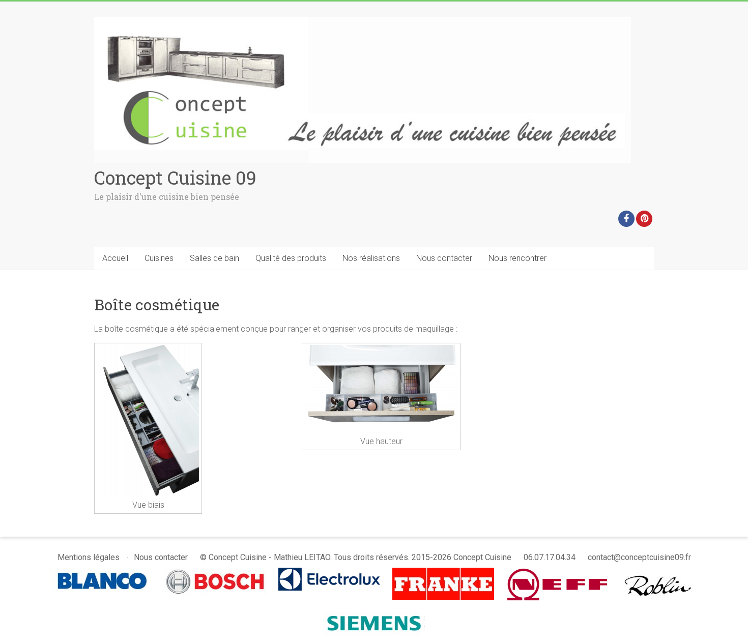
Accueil (115, 258)
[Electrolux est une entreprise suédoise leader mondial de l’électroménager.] (329, 572)
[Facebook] (626, 219)
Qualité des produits (290, 258)
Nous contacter (444, 258)
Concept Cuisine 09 (175, 177)
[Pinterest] (644, 219)
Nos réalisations (371, 258)
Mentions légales (88, 557)
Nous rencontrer (517, 258)
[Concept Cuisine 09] (362, 21)
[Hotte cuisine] (659, 572)
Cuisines (159, 258)
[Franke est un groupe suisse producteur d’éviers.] (443, 572)
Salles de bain (214, 258)
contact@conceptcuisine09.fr (639, 557)
